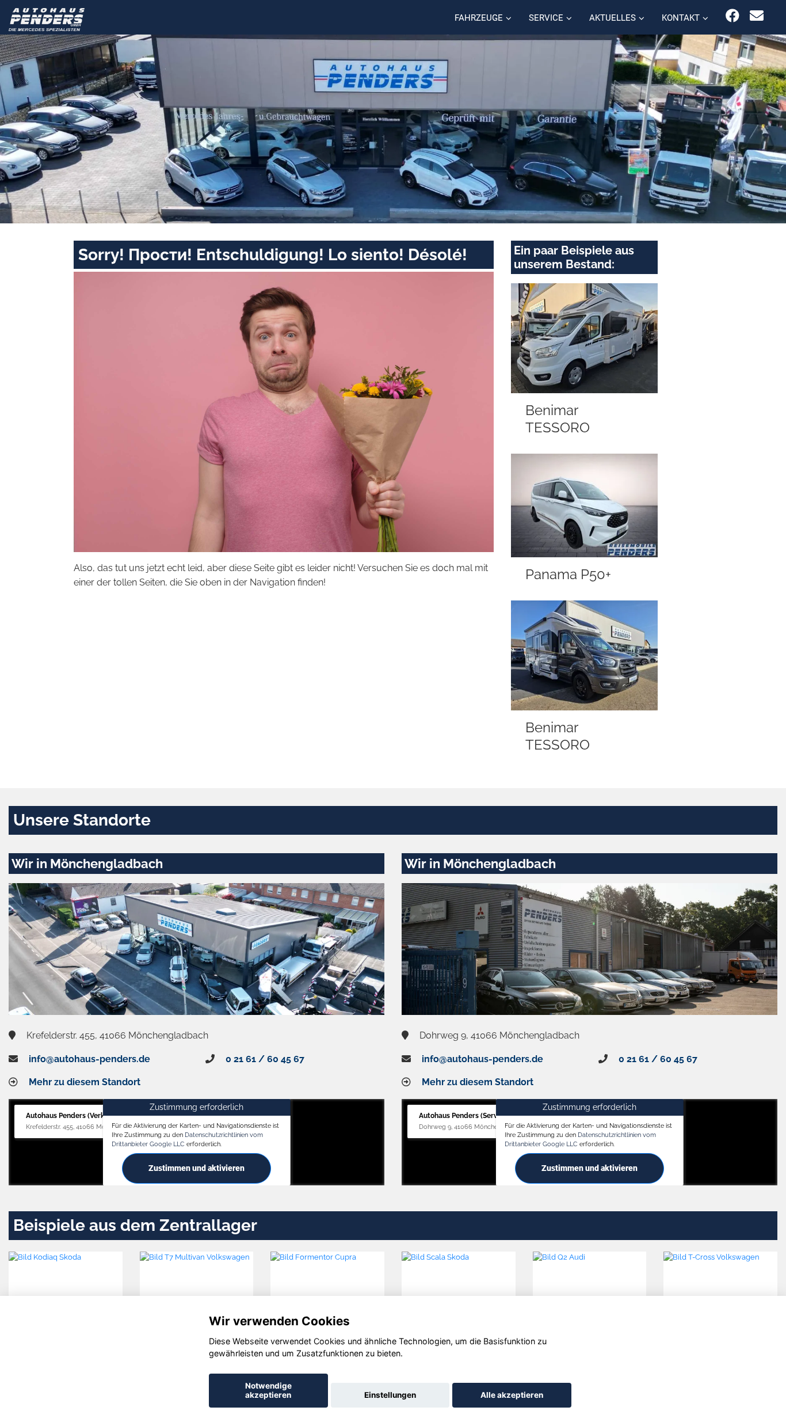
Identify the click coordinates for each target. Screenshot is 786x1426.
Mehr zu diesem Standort (84, 1082)
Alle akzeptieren (511, 1395)
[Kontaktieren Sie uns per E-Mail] (757, 15)
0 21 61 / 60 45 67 (265, 1059)
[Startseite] (47, 18)
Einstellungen (390, 1395)
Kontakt (681, 18)
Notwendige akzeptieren (268, 1390)
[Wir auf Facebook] (732, 15)
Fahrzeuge (479, 18)
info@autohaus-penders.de (89, 1059)
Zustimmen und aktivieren (196, 1168)
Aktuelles (612, 18)
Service (546, 18)
